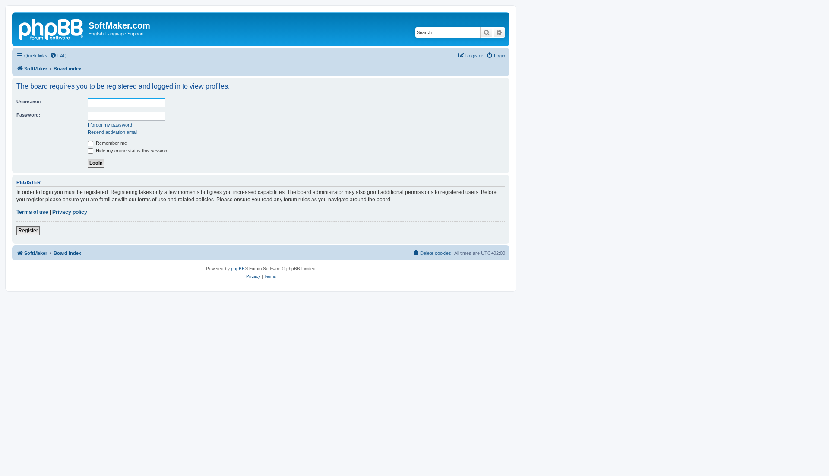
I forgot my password (110, 124)
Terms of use (32, 212)
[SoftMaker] (51, 28)
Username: (28, 101)
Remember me (111, 143)
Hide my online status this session (131, 150)
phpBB (238, 268)
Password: (28, 114)
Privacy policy (69, 212)
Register (28, 231)
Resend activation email (112, 132)
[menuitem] (58, 56)
